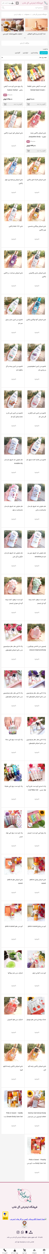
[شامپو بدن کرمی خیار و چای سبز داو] (13, 316)
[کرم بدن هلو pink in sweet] (13, 923)
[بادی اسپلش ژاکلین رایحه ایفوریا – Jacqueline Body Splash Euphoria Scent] (36, 129)
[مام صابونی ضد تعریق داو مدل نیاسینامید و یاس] (36, 503)
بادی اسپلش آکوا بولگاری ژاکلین (36, 319)
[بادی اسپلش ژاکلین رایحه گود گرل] (36, 1063)
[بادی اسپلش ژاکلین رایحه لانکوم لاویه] (13, 1063)
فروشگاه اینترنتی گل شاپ (32, 3)
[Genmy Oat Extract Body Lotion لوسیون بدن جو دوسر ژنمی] (36, 1109)
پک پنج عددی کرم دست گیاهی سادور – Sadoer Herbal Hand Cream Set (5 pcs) (13, 90)
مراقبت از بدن (17, 14)
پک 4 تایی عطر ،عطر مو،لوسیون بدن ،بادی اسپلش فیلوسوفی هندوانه (13, 650)
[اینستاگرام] (18, 1232)
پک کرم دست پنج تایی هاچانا (14, 786)
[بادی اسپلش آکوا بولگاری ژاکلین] (36, 316)
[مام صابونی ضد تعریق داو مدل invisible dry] (13, 456)
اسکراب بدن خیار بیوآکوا (15, 973)
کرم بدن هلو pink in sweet (14, 926)
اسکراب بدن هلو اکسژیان (15, 1019)
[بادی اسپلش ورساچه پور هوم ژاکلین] (13, 176)
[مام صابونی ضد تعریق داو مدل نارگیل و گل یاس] (13, 549)
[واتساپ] (22, 1232)
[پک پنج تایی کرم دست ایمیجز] (36, 829)
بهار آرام (17, 1242)
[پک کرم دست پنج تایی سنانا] (13, 736)
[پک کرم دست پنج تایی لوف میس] (13, 829)
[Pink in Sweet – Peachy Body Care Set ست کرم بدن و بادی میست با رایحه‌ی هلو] (36, 1156)
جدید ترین (44, 53)
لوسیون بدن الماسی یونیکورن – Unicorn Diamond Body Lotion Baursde (36, 650)
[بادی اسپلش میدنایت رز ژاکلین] (13, 269)
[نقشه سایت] (30, 1232)
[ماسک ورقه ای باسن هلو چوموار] (36, 1016)
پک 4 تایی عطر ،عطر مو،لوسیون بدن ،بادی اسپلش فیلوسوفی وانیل (36, 743)
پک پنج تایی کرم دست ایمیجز (37, 833)
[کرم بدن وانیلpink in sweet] (36, 923)
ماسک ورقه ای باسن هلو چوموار (36, 1019)
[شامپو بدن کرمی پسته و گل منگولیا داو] (13, 363)
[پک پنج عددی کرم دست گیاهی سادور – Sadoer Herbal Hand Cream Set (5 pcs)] (13, 83)
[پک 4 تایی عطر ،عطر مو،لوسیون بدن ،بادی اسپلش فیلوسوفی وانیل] (36, 736)
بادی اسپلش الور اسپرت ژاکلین (13, 133)
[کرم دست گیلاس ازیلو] (36, 969)
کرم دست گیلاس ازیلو (39, 973)
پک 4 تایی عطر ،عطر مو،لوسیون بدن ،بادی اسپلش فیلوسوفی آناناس (13, 697)
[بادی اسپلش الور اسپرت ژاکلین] (13, 129)
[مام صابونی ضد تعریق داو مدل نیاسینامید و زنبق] (13, 503)
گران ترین (17, 53)
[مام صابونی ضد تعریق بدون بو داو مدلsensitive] (36, 549)
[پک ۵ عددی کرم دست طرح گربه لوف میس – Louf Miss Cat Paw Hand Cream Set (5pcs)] (36, 783)
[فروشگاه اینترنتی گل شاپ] (46, 4)
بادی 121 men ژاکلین (16, 226)
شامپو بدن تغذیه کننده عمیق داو (36, 460)
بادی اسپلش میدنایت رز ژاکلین (13, 273)
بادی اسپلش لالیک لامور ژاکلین (36, 180)
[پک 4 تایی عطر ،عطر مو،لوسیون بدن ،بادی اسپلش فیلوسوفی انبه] (36, 689)
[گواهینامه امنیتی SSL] (24, 1224)
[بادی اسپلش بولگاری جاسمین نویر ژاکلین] (36, 223)
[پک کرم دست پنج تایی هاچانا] (13, 783)
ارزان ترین (25, 53)
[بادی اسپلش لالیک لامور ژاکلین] (36, 176)
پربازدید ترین (34, 53)
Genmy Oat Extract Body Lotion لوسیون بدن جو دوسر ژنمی (37, 1117)
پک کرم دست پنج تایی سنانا (14, 739)
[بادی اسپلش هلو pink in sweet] (13, 876)
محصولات (27, 14)
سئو (24, 1242)
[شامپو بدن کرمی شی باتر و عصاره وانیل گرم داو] (13, 409)
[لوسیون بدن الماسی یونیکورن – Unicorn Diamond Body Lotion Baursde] (36, 643)
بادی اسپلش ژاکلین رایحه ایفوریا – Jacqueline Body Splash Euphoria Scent (37, 137)
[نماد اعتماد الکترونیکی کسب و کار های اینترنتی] (28, 1219)
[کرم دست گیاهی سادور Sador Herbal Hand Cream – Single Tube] (36, 83)
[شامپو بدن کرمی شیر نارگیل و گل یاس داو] (36, 409)
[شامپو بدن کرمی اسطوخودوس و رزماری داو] (36, 363)
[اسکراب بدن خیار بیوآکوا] (13, 969)
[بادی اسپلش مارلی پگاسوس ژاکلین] (36, 269)
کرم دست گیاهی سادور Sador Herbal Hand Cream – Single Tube (36, 90)
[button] (24, 38)
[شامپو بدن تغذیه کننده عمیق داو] (36, 456)
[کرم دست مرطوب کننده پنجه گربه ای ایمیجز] (36, 596)
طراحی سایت (30, 1242)
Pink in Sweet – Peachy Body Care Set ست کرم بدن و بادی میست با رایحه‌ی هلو (36, 1163)
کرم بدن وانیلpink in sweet (37, 926)
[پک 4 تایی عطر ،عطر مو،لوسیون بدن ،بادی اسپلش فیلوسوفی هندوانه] (13, 643)
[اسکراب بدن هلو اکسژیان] (13, 1016)
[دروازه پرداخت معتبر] (5, 1216)
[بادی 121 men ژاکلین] (13, 223)
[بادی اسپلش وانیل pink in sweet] (36, 876)
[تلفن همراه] (26, 1232)
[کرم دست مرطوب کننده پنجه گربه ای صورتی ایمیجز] (13, 596)
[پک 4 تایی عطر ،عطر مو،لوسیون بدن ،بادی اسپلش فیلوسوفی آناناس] (13, 689)
